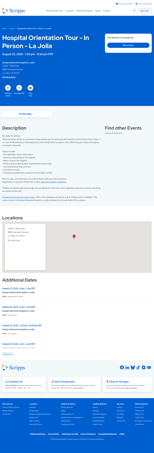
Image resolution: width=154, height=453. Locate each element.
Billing (63, 411)
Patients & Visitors (84, 10)
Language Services (68, 424)
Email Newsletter (99, 421)
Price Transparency (88, 434)
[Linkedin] (127, 367)
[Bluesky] (133, 367)
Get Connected (64, 381)
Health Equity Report (125, 4)
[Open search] (134, 11)
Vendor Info (121, 421)
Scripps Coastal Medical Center (40, 414)
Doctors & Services (54, 10)
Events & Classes (98, 417)
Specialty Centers (35, 424)
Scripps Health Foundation (128, 388)
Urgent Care (33, 417)
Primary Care (139, 411)
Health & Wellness (99, 404)
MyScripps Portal (67, 414)
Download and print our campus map (18, 197)
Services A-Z (139, 407)
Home (4, 29)
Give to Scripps (119, 381)
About (98, 10)
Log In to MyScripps (145, 4)
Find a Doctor (7, 404)
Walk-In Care (139, 414)
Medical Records (67, 407)
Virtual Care (6, 414)
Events (11, 29)
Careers (119, 407)
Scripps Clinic (34, 411)
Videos (95, 407)
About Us (120, 404)
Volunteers (120, 411)
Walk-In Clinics (34, 421)
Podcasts (96, 411)
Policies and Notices (37, 434)
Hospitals (32, 407)
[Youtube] (149, 367)
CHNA (122, 434)
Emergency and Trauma (143, 421)
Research (120, 417)
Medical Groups (7, 411)
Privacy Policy (53, 434)
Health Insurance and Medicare (72, 417)
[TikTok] (138, 367)
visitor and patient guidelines (53, 182)
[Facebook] (122, 367)
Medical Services (141, 404)
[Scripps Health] (13, 11)
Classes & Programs (113, 133)
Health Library (98, 424)
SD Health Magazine (100, 414)
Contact (106, 10)
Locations (69, 10)
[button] (74, 237)
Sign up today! (79, 388)
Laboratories (139, 424)
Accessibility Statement (107, 434)
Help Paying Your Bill (70, 434)
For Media (120, 414)
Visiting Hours (66, 421)
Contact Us (16, 381)
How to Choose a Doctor (10, 407)
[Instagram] (143, 367)
